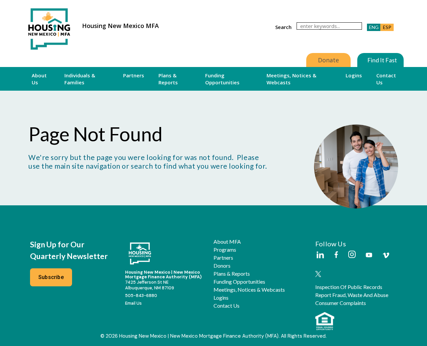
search (283, 27)
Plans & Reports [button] (168, 78)
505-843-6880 (141, 295)
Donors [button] (222, 266)
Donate (328, 60)
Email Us (133, 303)
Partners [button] (133, 75)
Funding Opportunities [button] (222, 78)
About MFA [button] (227, 242)
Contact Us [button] (386, 78)
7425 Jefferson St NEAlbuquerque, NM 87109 (149, 285)
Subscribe (51, 277)
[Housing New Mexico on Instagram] (352, 255)
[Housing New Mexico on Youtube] (369, 255)
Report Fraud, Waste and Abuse (351, 295)
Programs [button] (225, 250)
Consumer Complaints (340, 303)
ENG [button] (374, 27)
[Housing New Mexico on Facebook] (336, 255)
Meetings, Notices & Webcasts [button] (291, 78)
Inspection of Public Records (348, 287)
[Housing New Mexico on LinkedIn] (320, 255)
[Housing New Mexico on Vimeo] (386, 255)
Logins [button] (354, 75)
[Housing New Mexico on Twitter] (318, 274)
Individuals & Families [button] (79, 78)
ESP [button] (387, 27)
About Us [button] (39, 78)
